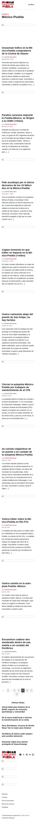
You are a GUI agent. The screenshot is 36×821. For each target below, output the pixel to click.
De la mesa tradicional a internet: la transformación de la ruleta (17, 718)
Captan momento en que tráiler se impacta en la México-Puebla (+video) (17, 252)
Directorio (5, 794)
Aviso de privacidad (8, 800)
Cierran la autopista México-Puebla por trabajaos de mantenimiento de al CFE (18, 387)
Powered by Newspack (8, 818)
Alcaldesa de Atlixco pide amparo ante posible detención (17, 735)
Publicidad (5, 807)
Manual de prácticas (8, 804)
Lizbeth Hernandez (10, 57)
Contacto (4, 797)
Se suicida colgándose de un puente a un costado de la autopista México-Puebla (17, 451)
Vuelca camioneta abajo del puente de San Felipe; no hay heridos (17, 317)
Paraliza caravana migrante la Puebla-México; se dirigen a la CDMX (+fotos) (18, 118)
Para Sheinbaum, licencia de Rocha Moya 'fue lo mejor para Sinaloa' (18, 727)
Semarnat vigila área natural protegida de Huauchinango (15, 743)
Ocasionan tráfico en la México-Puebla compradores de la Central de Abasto (17, 50)
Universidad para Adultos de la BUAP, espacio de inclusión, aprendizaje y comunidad (16, 709)
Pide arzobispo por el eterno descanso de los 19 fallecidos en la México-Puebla (18, 185)
